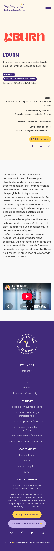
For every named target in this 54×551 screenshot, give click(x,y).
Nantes (26, 387)
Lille (26, 382)
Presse (26, 460)
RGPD (26, 471)
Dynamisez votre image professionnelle (26, 414)
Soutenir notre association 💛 (27, 523)
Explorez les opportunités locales (26, 421)
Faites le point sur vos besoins (26, 406)
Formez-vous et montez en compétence (26, 429)
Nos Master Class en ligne (26, 393)
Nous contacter (26, 455)
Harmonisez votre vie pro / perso (19, 78)
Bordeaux (8, 74)
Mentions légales (26, 466)
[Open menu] (48, 7)
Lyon (26, 376)
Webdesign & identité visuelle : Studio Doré (32, 542)
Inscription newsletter (27, 514)
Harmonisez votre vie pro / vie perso (26, 441)
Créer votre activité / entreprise (26, 435)
